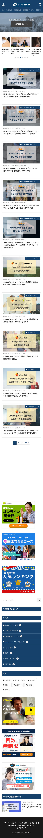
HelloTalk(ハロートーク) (13, 636)
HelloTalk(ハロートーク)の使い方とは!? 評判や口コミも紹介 (31, 807)
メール (33, 680)
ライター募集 (34, 823)
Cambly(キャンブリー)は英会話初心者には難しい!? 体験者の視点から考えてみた (20, 394)
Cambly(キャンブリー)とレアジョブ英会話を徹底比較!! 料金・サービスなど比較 (20, 320)
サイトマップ (21, 828)
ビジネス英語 (10, 647)
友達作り (18, 685)
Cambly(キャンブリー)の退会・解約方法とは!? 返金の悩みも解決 (20, 357)
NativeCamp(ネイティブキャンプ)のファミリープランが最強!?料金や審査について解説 (21, 206)
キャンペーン (20, 680)
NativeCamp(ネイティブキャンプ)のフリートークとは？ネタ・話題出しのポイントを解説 (21, 132)
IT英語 (7, 680)
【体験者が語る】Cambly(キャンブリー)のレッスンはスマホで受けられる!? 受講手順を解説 (20, 432)
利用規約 (21, 825)
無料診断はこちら (21, 24)
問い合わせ (31, 825)
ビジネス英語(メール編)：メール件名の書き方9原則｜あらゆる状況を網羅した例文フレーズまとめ (21, 52)
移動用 (8, 653)
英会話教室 (17, 10)
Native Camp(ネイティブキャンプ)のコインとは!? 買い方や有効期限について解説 (20, 169)
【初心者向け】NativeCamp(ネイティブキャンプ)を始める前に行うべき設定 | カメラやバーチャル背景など (20, 245)
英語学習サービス (28, 10)
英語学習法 (39, 10)
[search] (39, 600)
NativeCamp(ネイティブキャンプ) (30, 70)
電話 (7, 689)
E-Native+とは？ (10, 823)
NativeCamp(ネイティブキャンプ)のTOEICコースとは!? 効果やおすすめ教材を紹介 (21, 95)
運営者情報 (12, 825)
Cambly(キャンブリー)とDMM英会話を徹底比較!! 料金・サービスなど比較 (20, 283)
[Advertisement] (21, 473)
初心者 (7, 685)
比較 (29, 685)
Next (26, 442)
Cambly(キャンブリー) (33, 258)
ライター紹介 (23, 823)
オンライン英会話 (7, 10)
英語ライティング (11, 658)
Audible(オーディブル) (13, 625)
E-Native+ (27, 832)
